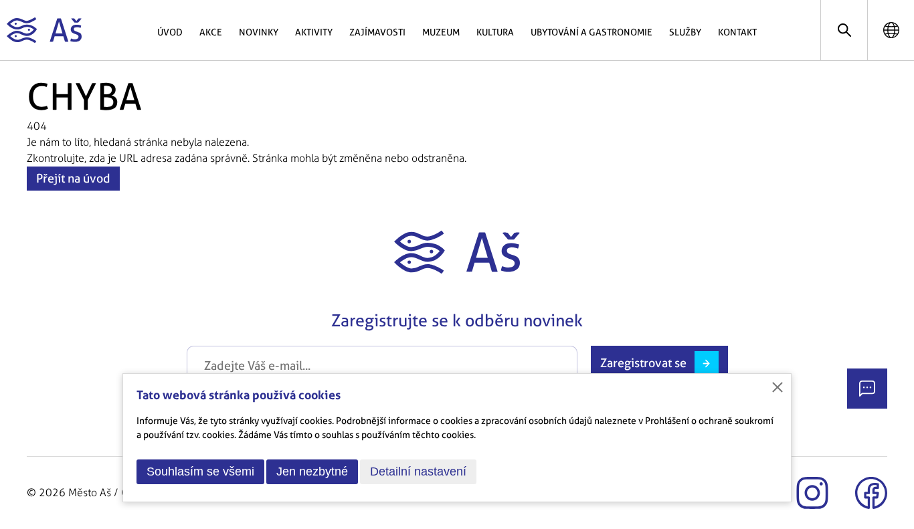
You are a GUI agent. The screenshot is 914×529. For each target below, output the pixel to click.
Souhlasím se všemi (200, 471)
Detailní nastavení (418, 471)
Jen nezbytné (312, 471)
